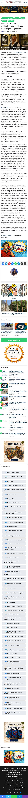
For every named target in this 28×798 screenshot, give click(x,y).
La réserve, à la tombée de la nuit (15, 502)
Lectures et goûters (12, 526)
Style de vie (11, 20)
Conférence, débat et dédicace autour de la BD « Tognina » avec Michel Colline (13, 668)
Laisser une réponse (14, 340)
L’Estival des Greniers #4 (13, 657)
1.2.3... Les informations (7, 18)
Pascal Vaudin (4, 107)
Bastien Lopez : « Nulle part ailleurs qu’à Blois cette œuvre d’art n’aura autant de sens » (18, 410)
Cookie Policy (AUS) (9, 785)
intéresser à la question (20, 52)
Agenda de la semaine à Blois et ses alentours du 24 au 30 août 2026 (20, 332)
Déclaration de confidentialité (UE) (14, 776)
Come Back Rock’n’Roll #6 (13, 673)
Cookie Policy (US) (19, 785)
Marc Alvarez (5, 31)
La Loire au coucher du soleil (14, 539)
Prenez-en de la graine (12, 557)
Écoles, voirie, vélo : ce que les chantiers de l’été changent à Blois (7, 332)
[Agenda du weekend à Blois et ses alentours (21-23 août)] (4, 404)
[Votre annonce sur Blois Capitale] (14, 248)
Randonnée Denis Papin (13, 688)
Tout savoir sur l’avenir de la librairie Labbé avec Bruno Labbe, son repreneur (17, 416)
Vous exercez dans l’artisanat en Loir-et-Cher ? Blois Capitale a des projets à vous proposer (17, 391)
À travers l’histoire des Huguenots (15, 593)
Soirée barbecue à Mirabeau (14, 614)
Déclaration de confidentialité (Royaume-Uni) (14, 780)
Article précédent (7, 235)
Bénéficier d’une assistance (14, 789)
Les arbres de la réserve (13, 472)
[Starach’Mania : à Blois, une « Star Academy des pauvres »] (4, 398)
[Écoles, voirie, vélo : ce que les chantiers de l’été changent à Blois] (7, 326)
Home (7, 774)
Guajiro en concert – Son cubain (15, 610)
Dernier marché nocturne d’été (14, 606)
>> (1, 235)
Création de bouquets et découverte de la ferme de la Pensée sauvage (13, 573)
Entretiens (4, 20)
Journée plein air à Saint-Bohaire (15, 649)
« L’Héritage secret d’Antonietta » (15, 522)
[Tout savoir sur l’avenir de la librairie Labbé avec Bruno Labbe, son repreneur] (4, 416)
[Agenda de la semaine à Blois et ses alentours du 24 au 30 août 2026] (21, 326)
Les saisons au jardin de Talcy (14, 708)
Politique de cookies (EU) (18, 782)
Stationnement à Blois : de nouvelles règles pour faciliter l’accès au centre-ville (16, 373)
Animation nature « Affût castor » (15, 553)
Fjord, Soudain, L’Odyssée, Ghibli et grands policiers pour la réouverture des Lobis (18, 422)
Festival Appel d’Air (12, 653)
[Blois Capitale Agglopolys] (12, 2)
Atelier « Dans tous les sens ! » (15, 485)
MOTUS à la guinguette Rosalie (15, 636)
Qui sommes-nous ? (7, 787)
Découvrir (17, 18)
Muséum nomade (11, 494)
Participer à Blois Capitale (19, 787)
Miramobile (10, 481)
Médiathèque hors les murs (14, 536)
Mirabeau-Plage (11, 498)
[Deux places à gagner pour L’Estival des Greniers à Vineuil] (4, 429)
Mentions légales (8, 782)
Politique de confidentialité (16, 774)
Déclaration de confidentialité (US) (14, 778)
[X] (15, 279)
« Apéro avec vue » (12, 627)
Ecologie (23, 18)
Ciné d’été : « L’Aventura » (13, 543)
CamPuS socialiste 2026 (13, 623)
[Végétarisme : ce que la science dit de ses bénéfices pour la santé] (4, 435)
